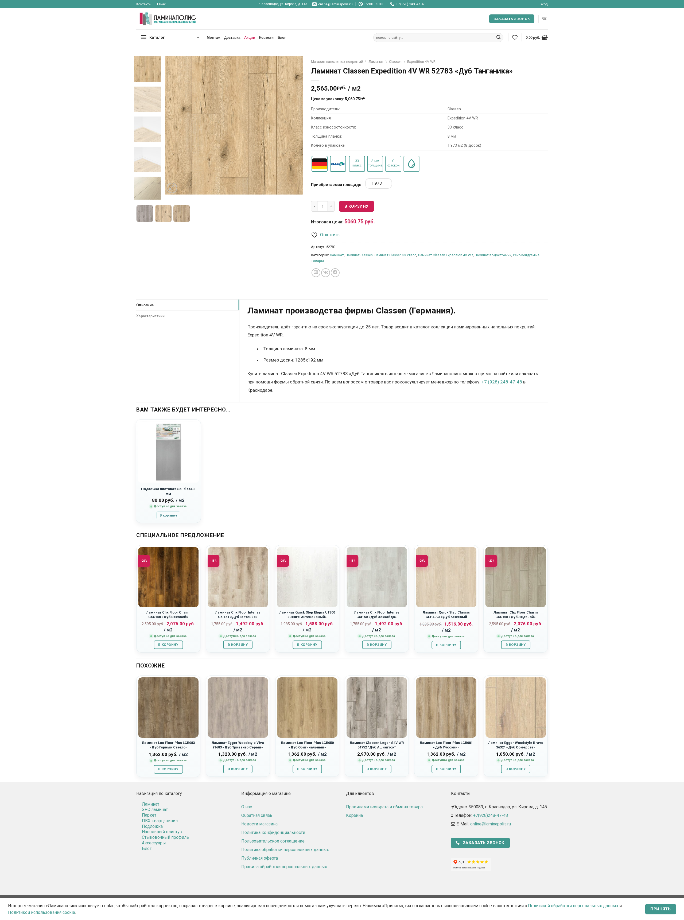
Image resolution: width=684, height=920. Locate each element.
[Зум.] (172, 188)
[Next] (293, 125)
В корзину (356, 206)
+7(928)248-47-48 (490, 815)
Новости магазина (259, 823)
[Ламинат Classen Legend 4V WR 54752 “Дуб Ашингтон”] (377, 707)
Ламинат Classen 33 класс (395, 255)
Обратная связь (256, 815)
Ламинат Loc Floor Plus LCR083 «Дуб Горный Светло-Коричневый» (168, 747)
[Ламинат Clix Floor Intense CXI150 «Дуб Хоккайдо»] (377, 577)
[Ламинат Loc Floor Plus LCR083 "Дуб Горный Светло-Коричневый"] (168, 707)
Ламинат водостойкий (493, 255)
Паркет (149, 815)
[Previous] (174, 125)
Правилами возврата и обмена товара (384, 806)
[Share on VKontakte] (325, 272)
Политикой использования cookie (41, 912)
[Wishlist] (515, 37)
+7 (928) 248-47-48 (501, 382)
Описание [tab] (145, 305)
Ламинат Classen (359, 255)
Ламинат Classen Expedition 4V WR (445, 255)
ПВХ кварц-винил (160, 820)
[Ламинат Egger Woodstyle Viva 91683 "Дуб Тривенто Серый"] (238, 707)
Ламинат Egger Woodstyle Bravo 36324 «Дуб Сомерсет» (515, 745)
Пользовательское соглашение (273, 841)
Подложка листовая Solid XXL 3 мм (168, 491)
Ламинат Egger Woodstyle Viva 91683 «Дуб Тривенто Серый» (238, 745)
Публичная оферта (259, 858)
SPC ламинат (155, 809)
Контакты (143, 4)
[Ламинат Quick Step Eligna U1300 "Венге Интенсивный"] (307, 577)
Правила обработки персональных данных (284, 866)
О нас (161, 4)
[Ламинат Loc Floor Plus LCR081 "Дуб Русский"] (446, 707)
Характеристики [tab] (150, 316)
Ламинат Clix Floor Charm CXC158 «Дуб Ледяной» (515, 614)
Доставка (232, 37)
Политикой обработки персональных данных (573, 905)
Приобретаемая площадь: (337, 185)
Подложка (152, 826)
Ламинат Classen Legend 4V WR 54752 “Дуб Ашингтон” (377, 745)
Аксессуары (154, 842)
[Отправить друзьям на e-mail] (316, 272)
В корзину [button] (168, 515)
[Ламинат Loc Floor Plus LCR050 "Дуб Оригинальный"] (307, 707)
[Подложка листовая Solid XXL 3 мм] (168, 452)
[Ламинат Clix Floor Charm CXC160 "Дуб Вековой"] (168, 577)
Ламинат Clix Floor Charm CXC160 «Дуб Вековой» (168, 614)
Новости (266, 37)
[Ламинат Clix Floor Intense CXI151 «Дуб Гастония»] (238, 577)
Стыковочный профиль (165, 837)
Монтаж (213, 37)
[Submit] (498, 37)
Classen (395, 61)
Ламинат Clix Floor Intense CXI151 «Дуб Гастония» (238, 614)
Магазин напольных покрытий (337, 61)
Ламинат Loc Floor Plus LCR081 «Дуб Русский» (446, 745)
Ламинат (376, 61)
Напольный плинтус (162, 831)
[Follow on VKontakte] (544, 18)
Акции (249, 37)
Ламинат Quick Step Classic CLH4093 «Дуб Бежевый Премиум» (446, 617)
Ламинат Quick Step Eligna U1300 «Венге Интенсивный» (307, 614)
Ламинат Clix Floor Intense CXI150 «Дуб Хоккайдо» (376, 614)
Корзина (354, 815)
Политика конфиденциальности (273, 832)
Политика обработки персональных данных (285, 849)
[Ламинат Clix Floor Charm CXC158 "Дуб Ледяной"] (515, 577)
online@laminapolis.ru (490, 823)
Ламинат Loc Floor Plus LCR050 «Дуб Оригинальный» (307, 745)
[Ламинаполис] (168, 19)
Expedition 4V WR (421, 61)
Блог (282, 37)
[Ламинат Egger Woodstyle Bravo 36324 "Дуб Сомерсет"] (515, 707)
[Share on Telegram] (335, 272)
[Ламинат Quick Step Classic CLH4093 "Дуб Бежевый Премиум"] (446, 577)
